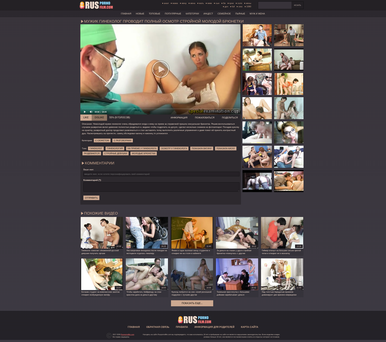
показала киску (226, 148)
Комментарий (90, 180)
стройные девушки (115, 153)
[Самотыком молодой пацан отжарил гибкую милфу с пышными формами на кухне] (257, 60)
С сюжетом (102, 140)
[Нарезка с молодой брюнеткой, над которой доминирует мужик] (289, 35)
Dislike (99, 117)
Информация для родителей (214, 327)
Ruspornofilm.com (127, 334)
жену (184, 3)
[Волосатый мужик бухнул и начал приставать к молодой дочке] (257, 35)
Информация (179, 117)
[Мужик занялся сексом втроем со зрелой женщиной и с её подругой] (257, 157)
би (224, 3)
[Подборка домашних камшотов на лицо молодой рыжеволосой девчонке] (289, 132)
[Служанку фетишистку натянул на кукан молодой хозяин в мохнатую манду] (289, 84)
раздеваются (92, 153)
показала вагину (202, 148)
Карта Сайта (249, 327)
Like (86, 117)
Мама (175, 3)
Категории (192, 13)
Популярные (173, 13)
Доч (226, 6)
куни (231, 3)
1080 (248, 6)
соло (239, 3)
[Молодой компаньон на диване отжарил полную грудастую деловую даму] (289, 60)
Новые (140, 13)
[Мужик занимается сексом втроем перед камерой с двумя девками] (257, 181)
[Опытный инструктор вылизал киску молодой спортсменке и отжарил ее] (257, 108)
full (233, 6)
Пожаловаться (204, 117)
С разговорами (122, 140)
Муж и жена (257, 13)
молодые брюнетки (143, 153)
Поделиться (230, 117)
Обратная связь (157, 327)
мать (201, 3)
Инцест (208, 13)
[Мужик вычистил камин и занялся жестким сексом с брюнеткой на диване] (257, 84)
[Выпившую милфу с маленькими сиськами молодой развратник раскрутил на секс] (289, 108)
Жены (248, 3)
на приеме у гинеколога (142, 148)
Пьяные (240, 13)
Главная (96, 5)
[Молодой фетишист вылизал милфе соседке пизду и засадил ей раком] (289, 157)
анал (166, 3)
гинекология (115, 148)
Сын (217, 3)
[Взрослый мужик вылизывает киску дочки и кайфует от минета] (289, 181)
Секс (240, 6)
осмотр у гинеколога (174, 148)
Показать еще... (192, 303)
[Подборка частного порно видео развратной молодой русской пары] (257, 132)
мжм (209, 3)
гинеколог (96, 148)
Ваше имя (88, 169)
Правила (182, 327)
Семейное (224, 13)
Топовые (154, 13)
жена (192, 3)
